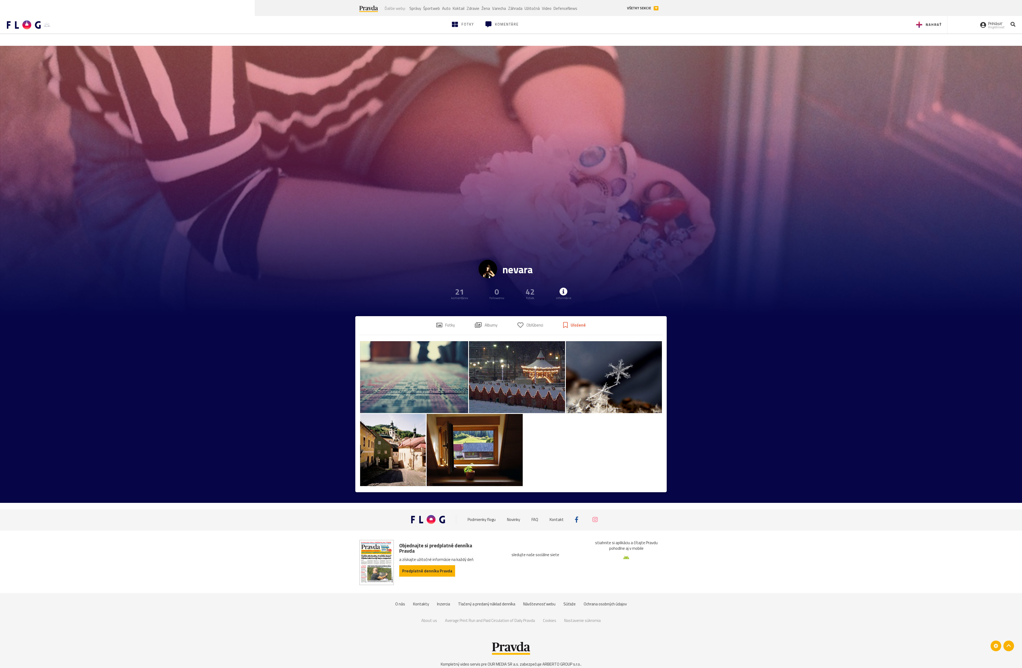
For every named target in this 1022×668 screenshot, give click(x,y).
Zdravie (473, 8)
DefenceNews (565, 8)
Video (546, 8)
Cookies (549, 620)
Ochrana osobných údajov (605, 604)
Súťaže (569, 604)
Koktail (458, 8)
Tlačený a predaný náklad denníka (486, 604)
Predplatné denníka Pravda (427, 571)
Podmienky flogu (482, 519)
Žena (485, 8)
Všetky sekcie (639, 8)
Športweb (431, 8)
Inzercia (443, 604)
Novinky (513, 519)
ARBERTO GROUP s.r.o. (561, 664)
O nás (400, 604)
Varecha (499, 8)
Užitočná (532, 8)
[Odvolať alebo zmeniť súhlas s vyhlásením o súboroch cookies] (996, 646)
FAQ (534, 519)
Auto (446, 8)
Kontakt (557, 519)
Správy (415, 8)
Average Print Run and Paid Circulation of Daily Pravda (490, 620)
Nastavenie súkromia (582, 620)
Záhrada (515, 8)
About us (429, 620)
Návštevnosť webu (539, 604)
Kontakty (421, 604)
